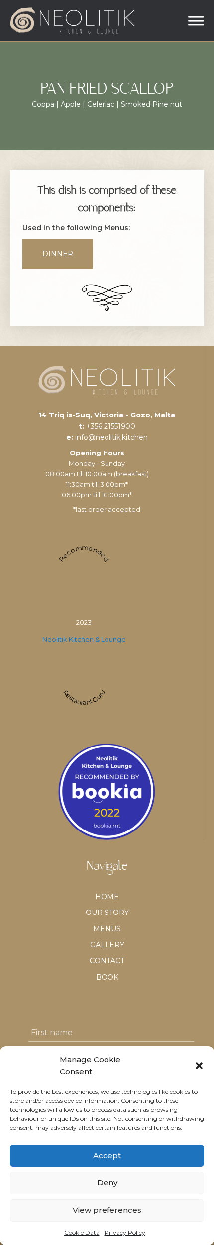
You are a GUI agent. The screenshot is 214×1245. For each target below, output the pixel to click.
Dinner (57, 253)
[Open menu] (196, 21)
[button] (199, 1066)
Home (107, 896)
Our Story (107, 912)
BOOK (107, 977)
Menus (107, 928)
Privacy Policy (125, 1232)
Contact (107, 960)
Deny (107, 1182)
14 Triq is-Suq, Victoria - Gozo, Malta (106, 415)
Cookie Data (82, 1232)
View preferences (107, 1210)
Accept (107, 1155)
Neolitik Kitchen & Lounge (84, 639)
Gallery (107, 944)
